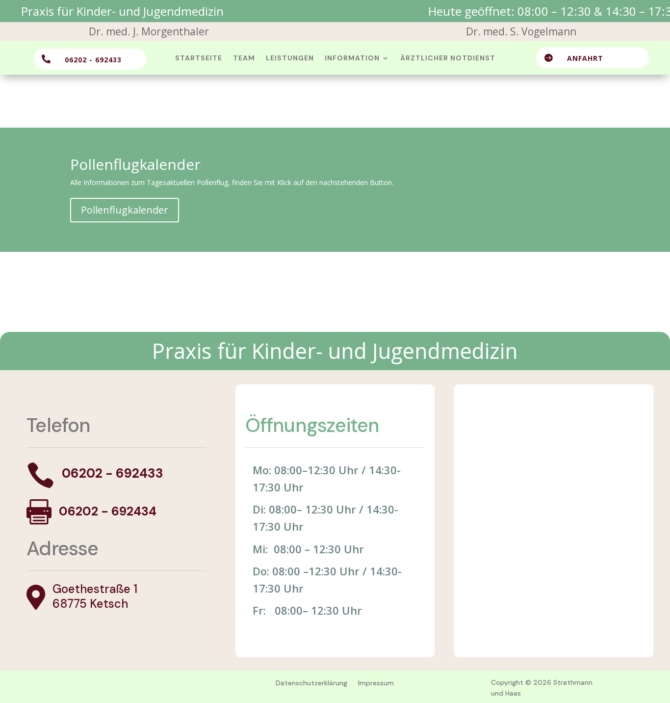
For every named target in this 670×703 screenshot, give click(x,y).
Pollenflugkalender (124, 209)
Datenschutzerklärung (311, 682)
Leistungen (290, 58)
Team (244, 58)
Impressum (376, 682)
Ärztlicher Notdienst (447, 58)
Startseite (198, 58)
